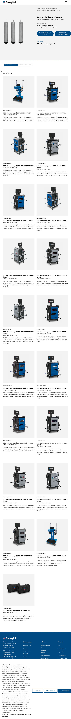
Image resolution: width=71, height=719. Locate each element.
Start (38, 8)
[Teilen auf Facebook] (38, 44)
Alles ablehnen (50, 690)
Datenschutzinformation (17, 714)
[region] (35, 689)
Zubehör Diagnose (46, 8)
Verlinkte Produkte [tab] (11, 65)
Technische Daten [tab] (26, 65)
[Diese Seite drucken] (51, 44)
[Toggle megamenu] (66, 2)
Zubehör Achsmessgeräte (50, 27)
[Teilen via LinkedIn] (42, 44)
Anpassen (38, 690)
